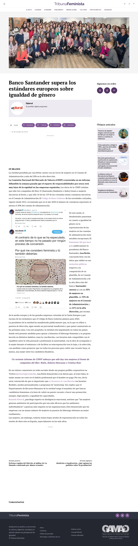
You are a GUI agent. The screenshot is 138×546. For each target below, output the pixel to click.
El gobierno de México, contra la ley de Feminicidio (107, 191)
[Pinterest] (134, 4)
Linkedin (32, 373)
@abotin (21, 373)
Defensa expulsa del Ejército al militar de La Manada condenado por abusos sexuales (28, 464)
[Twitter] (124, 4)
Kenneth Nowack (16, 399)
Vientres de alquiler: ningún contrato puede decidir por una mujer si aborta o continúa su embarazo (106, 135)
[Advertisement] (50, 151)
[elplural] (17, 108)
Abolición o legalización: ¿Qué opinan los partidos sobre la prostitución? (74, 464)
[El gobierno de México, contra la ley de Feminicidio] (123, 193)
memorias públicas (78, 264)
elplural (29, 103)
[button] (4, 4)
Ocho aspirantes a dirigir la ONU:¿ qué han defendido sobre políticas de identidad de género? (107, 148)
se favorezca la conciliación (61, 381)
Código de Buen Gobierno (53, 198)
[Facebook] (129, 4)
